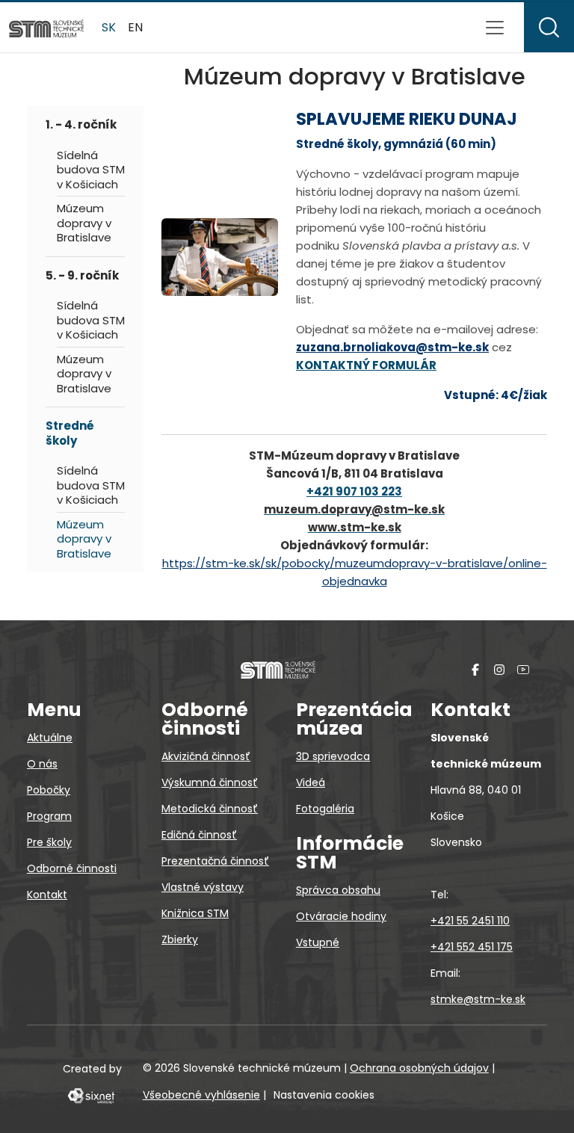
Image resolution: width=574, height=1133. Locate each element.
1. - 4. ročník (81, 124)
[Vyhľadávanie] (549, 27)
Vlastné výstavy (202, 887)
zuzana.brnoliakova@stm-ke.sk (392, 347)
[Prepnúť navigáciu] (495, 27)
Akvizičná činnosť (205, 756)
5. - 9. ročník (82, 275)
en (135, 27)
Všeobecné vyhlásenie (201, 1094)
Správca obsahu (338, 890)
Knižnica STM (195, 913)
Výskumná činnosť (209, 782)
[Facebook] (475, 669)
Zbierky (179, 939)
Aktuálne (49, 737)
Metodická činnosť (209, 808)
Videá (310, 782)
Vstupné (317, 942)
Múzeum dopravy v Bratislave (84, 222)
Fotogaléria (325, 808)
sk (109, 27)
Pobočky (48, 789)
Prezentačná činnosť (215, 860)
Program (49, 816)
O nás (42, 763)
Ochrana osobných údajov (419, 1068)
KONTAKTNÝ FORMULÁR (366, 365)
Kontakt (47, 894)
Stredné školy (70, 433)
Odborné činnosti (72, 868)
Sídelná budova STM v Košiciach (91, 169)
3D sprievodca (333, 756)
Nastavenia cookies (324, 1094)
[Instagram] (499, 669)
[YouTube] (523, 669)
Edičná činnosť (199, 834)
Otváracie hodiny (341, 916)
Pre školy (49, 842)
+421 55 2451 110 (470, 920)
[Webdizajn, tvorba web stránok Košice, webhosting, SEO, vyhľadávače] (90, 1094)
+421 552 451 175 (471, 946)
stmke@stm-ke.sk (477, 999)
